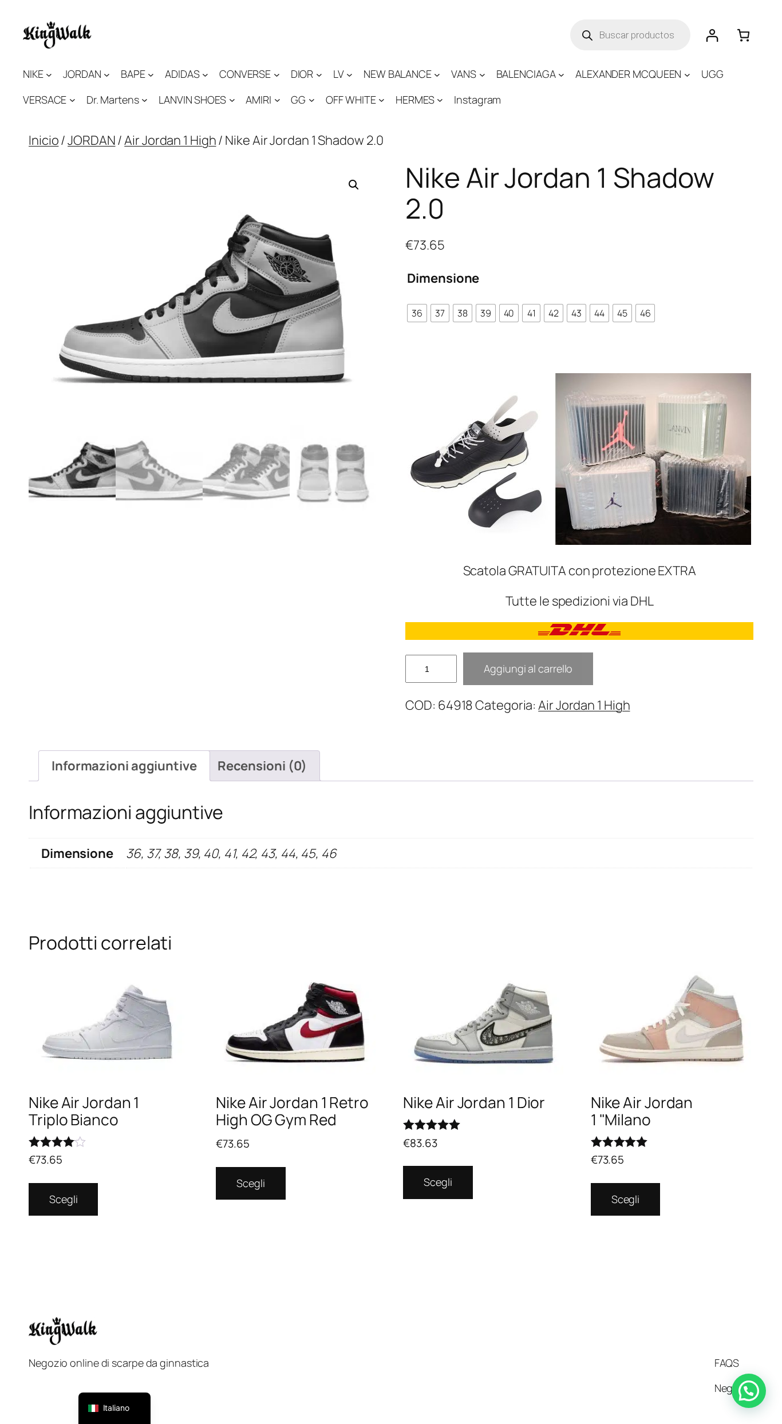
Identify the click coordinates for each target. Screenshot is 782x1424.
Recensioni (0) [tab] (262, 765)
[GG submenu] (312, 100)
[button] (353, 185)
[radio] (417, 313)
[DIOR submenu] (319, 74)
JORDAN (91, 140)
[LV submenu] (349, 74)
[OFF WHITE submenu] (381, 100)
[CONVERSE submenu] (277, 74)
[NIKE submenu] (49, 74)
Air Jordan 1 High (170, 140)
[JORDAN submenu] (107, 74)
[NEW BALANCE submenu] (437, 74)
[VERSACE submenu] (72, 100)
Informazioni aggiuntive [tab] (124, 765)
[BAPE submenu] (151, 74)
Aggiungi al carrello (528, 668)
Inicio (43, 140)
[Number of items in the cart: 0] (743, 35)
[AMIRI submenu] (277, 100)
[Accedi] (712, 35)
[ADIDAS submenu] (205, 74)
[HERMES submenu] (440, 100)
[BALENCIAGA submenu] (561, 74)
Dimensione (443, 278)
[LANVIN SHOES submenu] (232, 100)
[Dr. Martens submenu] (144, 100)
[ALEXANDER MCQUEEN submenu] (687, 74)
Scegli (63, 1199)
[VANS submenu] (482, 74)
